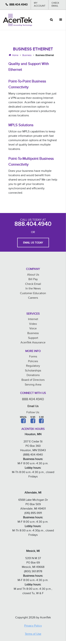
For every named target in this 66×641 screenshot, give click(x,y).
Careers (33, 298)
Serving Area (33, 385)
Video (33, 324)
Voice (33, 329)
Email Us (32, 406)
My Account (39, 5)
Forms (33, 357)
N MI (32, 417)
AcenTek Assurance (33, 343)
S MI (41, 417)
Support (33, 338)
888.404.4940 (18, 5)
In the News (33, 289)
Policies (33, 362)
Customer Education (33, 294)
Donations (33, 375)
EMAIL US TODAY (33, 243)
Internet (33, 320)
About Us (33, 275)
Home (15, 55)
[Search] (51, 19)
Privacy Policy (33, 626)
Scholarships (33, 371)
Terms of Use (33, 634)
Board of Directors (33, 380)
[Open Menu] (60, 19)
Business (27, 55)
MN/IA (23, 417)
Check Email (55, 5)
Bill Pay (33, 280)
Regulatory (33, 366)
